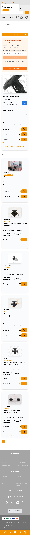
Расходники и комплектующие (10, 27)
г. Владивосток (7, 3)
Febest (3, 30)
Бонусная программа (22, 465)
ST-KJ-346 (8, 360)
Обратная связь (6, 465)
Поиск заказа (15, 511)
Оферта (4, 483)
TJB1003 (7, 408)
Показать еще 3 (8, 387)
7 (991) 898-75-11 (24, 8)
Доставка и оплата (7, 458)
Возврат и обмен (21, 458)
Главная (4, 24)
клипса (22, 27)
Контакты (18, 476)
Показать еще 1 (8, 143)
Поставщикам (5, 476)
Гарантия (4, 462)
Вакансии (4, 480)
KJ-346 (6, 312)
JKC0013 (7, 267)
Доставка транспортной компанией (21, 3)
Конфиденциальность (22, 462)
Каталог (9, 24)
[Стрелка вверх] (14, 123)
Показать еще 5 (8, 435)
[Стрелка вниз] (14, 125)
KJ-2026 (7, 221)
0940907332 (8, 175)
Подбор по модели (15, 68)
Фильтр (15, 34)
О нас (17, 480)
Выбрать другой (14, 10)
